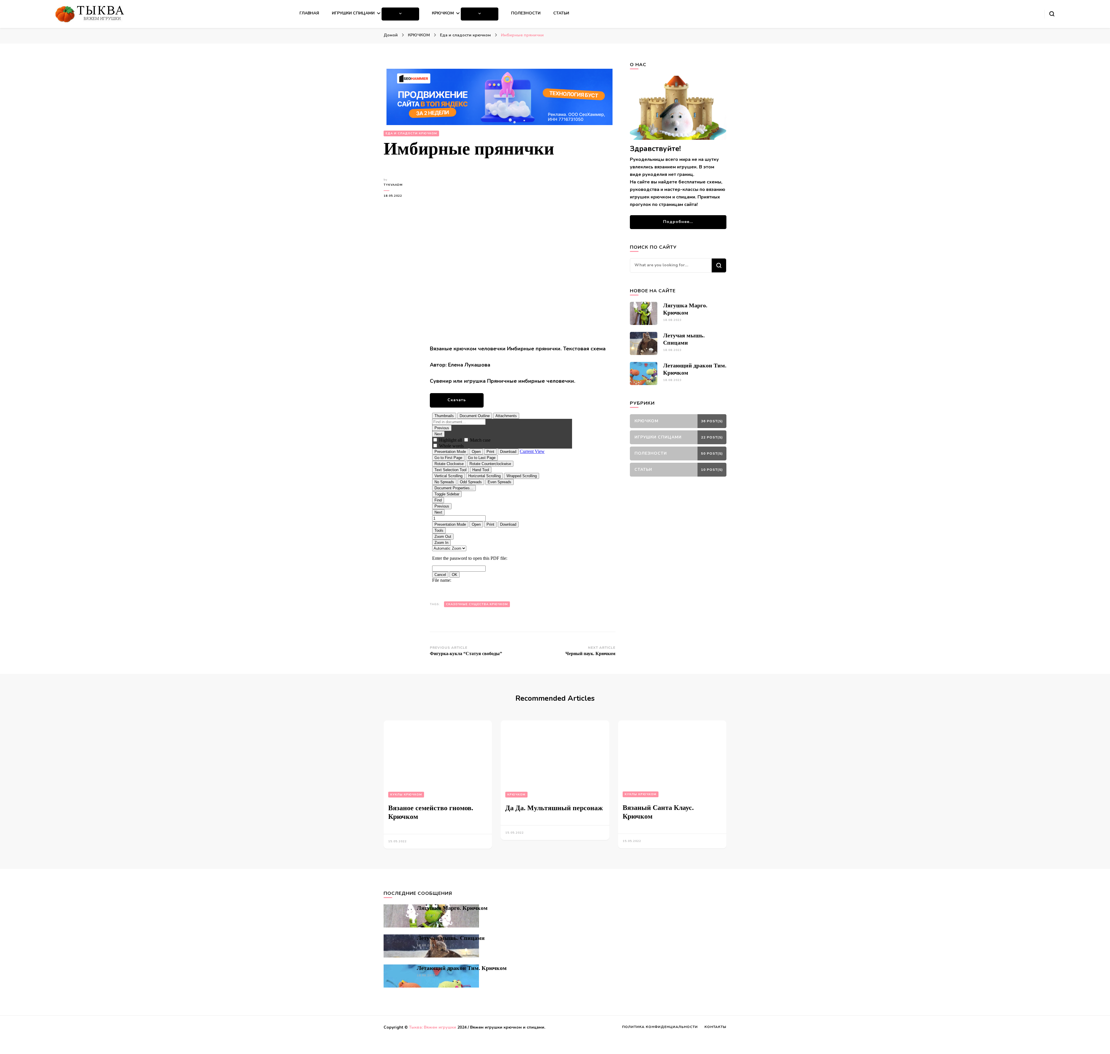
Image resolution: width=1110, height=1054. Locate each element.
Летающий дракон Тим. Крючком (462, 968)
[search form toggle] (1051, 13)
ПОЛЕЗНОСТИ (526, 13)
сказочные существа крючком (477, 604)
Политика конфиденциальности (660, 1027)
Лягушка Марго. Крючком (452, 908)
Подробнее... (678, 221)
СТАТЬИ (561, 13)
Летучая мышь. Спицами (451, 938)
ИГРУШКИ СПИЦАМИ (353, 13)
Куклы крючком (406, 795)
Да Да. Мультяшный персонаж (554, 808)
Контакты (715, 1027)
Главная (309, 13)
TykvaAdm (393, 185)
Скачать (456, 400)
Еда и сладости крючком (411, 133)
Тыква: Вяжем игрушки (432, 1027)
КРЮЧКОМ (443, 13)
